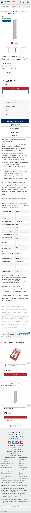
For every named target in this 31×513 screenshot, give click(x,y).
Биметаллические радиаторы (8, 469)
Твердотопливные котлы (7, 463)
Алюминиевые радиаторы (7, 471)
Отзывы (21, 472)
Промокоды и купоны (24, 469)
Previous (2, 363)
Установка (21, 474)
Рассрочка (15, 92)
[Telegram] (14, 442)
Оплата (21, 465)
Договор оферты (23, 476)
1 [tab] (12, 383)
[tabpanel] (15, 364)
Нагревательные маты (6, 474)
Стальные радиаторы (6, 472)
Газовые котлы (4, 459)
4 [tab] (19, 383)
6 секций (12, 66)
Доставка (21, 463)
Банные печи (4, 478)
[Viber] (18, 442)
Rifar (12, 75)
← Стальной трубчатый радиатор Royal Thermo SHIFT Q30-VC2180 (7, 334)
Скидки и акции (23, 467)
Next (28, 363)
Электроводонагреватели (7, 467)
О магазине (22, 459)
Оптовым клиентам (24, 478)
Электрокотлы (4, 461)
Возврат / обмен (23, 471)
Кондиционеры (4, 465)
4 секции (5, 66)
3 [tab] (16, 383)
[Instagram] (9, 442)
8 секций (19, 66)
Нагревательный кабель (7, 476)
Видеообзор (17, 43)
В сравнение (8, 96)
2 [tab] (14, 383)
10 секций (6, 68)
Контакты (21, 461)
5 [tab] (20, 426)
